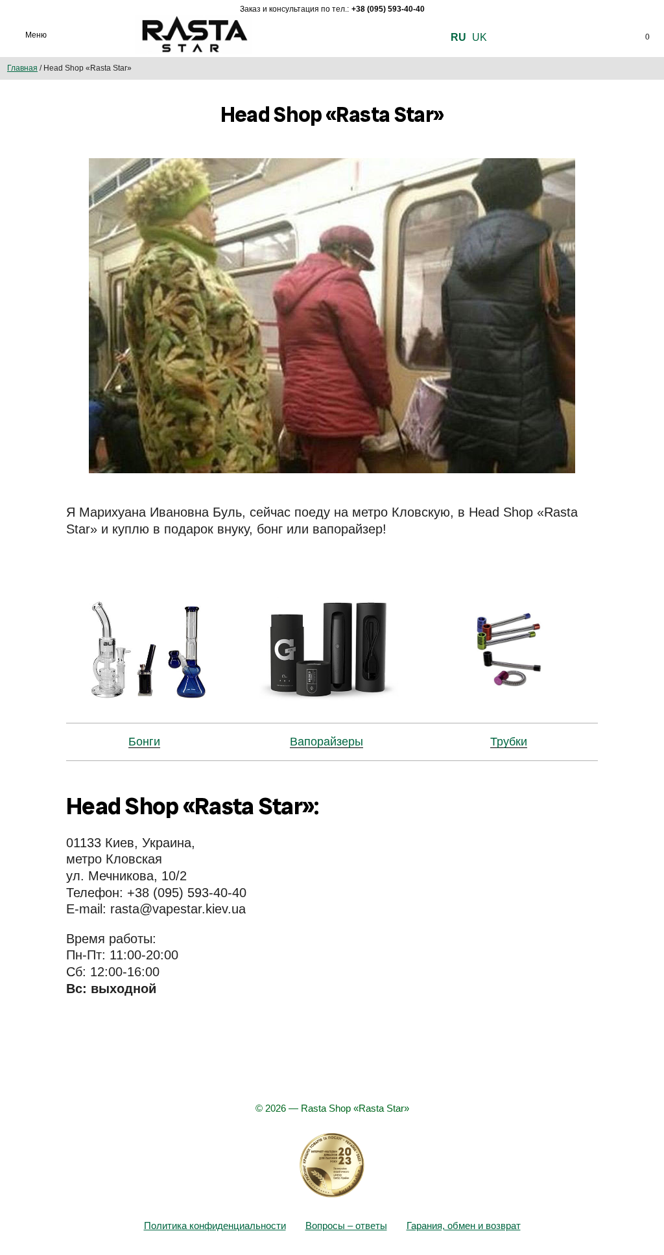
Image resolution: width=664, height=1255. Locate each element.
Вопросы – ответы (346, 1225)
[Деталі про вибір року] (332, 1165)
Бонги (144, 741)
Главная (22, 68)
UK (479, 37)
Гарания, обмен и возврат (464, 1225)
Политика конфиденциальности (215, 1225)
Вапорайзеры (326, 741)
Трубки (508, 741)
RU (458, 37)
